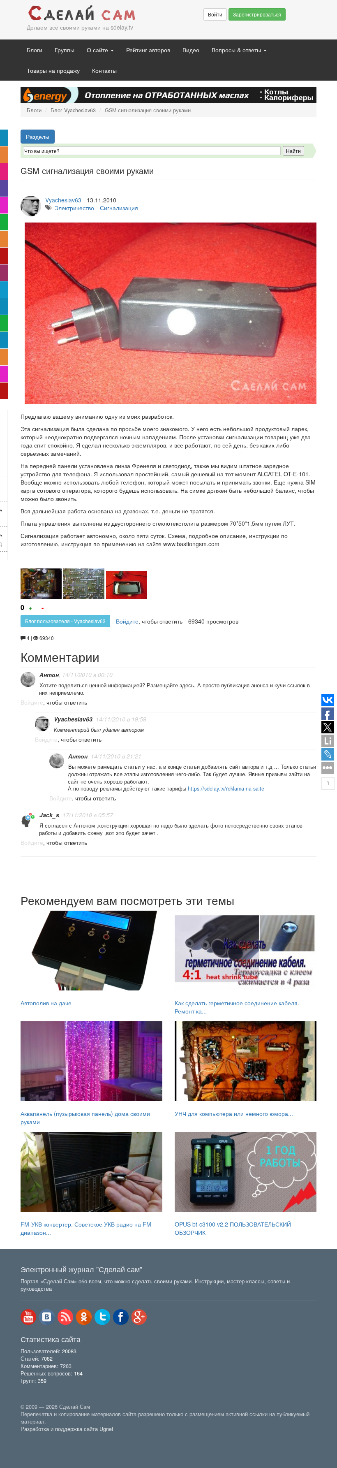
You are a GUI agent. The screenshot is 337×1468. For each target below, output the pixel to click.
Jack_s (49, 815)
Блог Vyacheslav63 (73, 110)
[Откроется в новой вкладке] (39, 1438)
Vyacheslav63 (63, 200)
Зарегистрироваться (257, 14)
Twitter (102, 1317)
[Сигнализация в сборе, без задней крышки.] (126, 585)
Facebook (121, 1317)
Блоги (34, 50)
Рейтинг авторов (148, 50)
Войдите (127, 621)
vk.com (47, 1317)
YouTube (28, 1317)
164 (78, 1373)
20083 (69, 1351)
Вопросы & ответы (237, 50)
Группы (64, 50)
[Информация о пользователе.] (28, 679)
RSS (65, 1317)
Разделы (37, 136)
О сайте (98, 50)
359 (42, 1381)
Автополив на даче (46, 1003)
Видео (190, 50)
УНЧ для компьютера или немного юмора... (234, 1113)
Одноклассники (84, 1317)
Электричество (74, 208)
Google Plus (139, 1317)
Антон (49, 674)
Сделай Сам (82, 13)
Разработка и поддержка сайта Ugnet (67, 1429)
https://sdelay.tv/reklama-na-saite (226, 788)
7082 (47, 1358)
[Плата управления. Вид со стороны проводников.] (83, 583)
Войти (215, 14)
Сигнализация (119, 208)
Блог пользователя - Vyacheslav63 (65, 620)
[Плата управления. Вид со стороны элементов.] (41, 583)
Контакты (104, 70)
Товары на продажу (53, 70)
